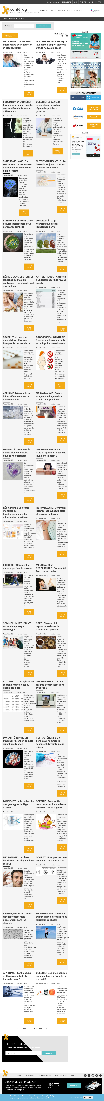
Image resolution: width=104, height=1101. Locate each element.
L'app (75, 2)
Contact (74, 1075)
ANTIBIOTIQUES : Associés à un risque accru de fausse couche (51, 279)
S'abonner (49, 1053)
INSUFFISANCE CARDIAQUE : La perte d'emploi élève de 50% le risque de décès (51, 44)
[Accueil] (6, 10)
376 (46, 1029)
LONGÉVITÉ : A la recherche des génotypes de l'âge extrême (18, 804)
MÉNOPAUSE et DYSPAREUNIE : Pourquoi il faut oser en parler (51, 568)
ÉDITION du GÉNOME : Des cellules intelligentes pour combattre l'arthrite (18, 223)
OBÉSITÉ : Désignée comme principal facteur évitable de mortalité (51, 976)
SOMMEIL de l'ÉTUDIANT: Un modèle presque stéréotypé (17, 626)
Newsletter (30, 1075)
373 (30, 1029)
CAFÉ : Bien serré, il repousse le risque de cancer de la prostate (47, 626)
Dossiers (52, 10)
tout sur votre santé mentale (94, 108)
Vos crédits (94, 117)
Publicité (58, 1075)
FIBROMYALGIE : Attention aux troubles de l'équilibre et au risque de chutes (51, 916)
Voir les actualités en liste (62, 36)
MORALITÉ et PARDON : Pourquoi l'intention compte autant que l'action (18, 740)
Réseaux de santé (73, 10)
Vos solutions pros (93, 125)
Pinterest (93, 1075)
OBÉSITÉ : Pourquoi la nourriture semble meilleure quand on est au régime (51, 804)
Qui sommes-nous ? (45, 1075)
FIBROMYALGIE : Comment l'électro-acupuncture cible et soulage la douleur (51, 510)
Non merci (88, 1097)
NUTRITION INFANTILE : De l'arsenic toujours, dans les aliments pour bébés (51, 164)
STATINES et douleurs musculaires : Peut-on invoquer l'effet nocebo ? (16, 340)
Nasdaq (93, 9)
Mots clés (8, 26)
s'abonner (74, 1086)
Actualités (44, 10)
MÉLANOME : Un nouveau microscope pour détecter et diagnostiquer (17, 44)
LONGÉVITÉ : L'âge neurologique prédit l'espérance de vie (46, 223)
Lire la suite (29, 94)
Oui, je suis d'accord (75, 1097)
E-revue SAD (66, 2)
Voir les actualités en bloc (67, 36)
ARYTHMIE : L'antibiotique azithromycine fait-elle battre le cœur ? (17, 976)
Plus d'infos (48, 1098)
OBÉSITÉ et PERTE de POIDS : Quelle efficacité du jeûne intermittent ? (51, 452)
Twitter (89, 1075)
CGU (66, 1075)
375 (40, 1029)
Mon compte (96, 2)
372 (24, 1029)
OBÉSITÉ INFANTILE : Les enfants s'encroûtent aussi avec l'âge (50, 684)
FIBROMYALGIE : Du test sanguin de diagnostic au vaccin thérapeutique (49, 396)
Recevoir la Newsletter (86, 93)
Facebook (85, 1075)
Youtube (100, 1075)
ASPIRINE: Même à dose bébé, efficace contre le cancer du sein (16, 396)
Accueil (5, 19)
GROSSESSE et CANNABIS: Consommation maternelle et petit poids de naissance (51, 340)
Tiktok (96, 1075)
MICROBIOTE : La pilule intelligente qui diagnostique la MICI (18, 860)
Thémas (83, 2)
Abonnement (61, 10)
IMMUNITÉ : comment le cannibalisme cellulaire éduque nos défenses (16, 452)
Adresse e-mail (11, 1050)
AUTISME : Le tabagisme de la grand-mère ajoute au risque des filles (18, 684)
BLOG (83, 10)
